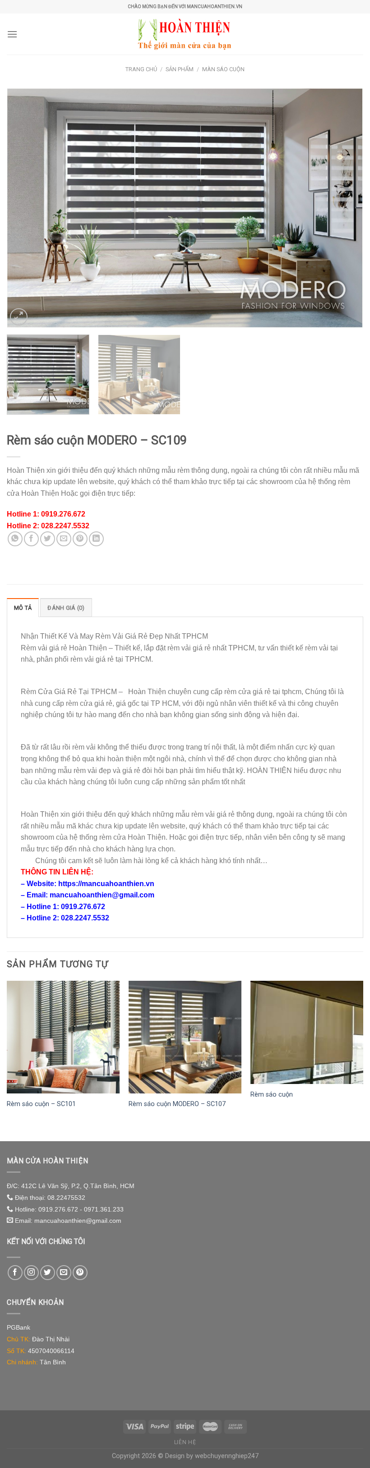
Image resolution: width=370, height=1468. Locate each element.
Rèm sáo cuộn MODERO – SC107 (177, 1104)
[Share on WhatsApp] (15, 538)
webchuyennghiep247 (227, 1456)
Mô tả (23, 607)
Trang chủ (141, 69)
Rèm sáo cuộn (271, 1094)
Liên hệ (185, 1442)
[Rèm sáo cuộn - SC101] (63, 1037)
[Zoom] (19, 317)
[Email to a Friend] (63, 538)
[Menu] (12, 34)
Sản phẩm (180, 69)
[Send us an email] (63, 1272)
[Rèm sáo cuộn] (306, 1032)
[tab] (23, 607)
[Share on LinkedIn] (96, 538)
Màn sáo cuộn (223, 69)
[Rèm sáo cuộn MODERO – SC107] (185, 1037)
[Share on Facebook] (31, 538)
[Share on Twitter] (47, 538)
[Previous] (25, 208)
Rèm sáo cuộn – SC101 (41, 1104)
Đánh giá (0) (65, 607)
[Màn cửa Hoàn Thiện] (185, 34)
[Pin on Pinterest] (80, 538)
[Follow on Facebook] (15, 1272)
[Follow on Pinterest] (80, 1272)
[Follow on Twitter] (47, 1272)
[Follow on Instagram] (31, 1272)
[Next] (345, 208)
